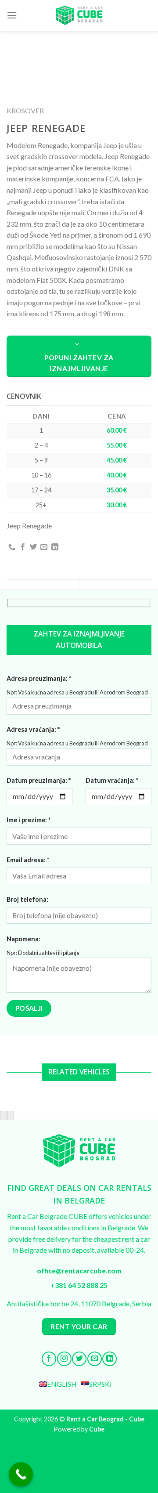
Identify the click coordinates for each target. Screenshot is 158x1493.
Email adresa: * (28, 860)
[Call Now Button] (21, 1474)
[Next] (10, 1115)
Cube (96, 1429)
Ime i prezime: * (28, 820)
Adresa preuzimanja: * (39, 678)
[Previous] (3, 1115)
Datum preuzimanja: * (39, 780)
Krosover (25, 110)
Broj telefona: (27, 899)
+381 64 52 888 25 (79, 1285)
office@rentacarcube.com (79, 1270)
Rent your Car (78, 1326)
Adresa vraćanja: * (33, 729)
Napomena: (23, 939)
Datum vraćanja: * (112, 780)
